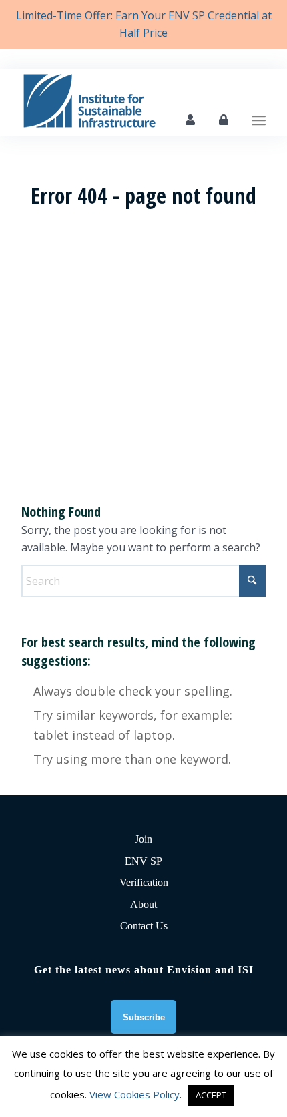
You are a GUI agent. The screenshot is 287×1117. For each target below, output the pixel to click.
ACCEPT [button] (211, 1095)
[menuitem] (259, 102)
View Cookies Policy (134, 1094)
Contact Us (144, 925)
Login (223, 119)
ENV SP (143, 861)
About (143, 904)
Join (143, 839)
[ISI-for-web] (118, 102)
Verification (143, 882)
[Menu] (259, 102)
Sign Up (190, 119)
